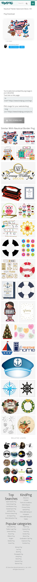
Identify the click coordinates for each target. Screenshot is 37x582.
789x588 (4, 200)
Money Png (18, 547)
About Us (26, 498)
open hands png (11, 502)
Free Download (15, 120)
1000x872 (22, 218)
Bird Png (18, 552)
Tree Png (26, 531)
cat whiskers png (11, 506)
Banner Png (18, 563)
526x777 (4, 338)
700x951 (4, 299)
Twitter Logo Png (11, 529)
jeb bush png (11, 511)
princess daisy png (11, 513)
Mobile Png (11, 541)
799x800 (20, 299)
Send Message (13, 47)
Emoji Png (18, 556)
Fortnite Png (26, 543)
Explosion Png (26, 541)
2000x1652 (23, 144)
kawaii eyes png (11, 509)
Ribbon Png (11, 536)
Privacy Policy (26, 507)
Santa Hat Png (11, 531)
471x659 (22, 278)
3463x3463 (5, 396)
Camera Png (26, 529)
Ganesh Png (18, 561)
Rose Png (11, 534)
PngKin (11, 538)
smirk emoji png (11, 504)
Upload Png (25, 509)
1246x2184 (5, 256)
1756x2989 (5, 321)
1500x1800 (5, 354)
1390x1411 (5, 159)
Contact (26, 500)
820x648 (22, 396)
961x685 (17, 338)
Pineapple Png (18, 554)
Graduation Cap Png (26, 538)
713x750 (23, 236)
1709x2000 (5, 278)
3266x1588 (5, 183)
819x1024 (27, 200)
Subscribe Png (11, 527)
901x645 (19, 159)
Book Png (18, 559)
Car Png (18, 549)
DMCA (22, 47)
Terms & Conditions (26, 502)
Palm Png (26, 527)
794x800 (24, 413)
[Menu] (33, 3)
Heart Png (11, 543)
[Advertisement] (18, 69)
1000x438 (17, 354)
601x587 (4, 218)
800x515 (4, 378)
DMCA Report (26, 505)
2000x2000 (5, 144)
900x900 (4, 236)
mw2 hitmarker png (11, 518)
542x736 (4, 433)
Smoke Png (26, 534)
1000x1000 (21, 433)
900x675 (4, 413)
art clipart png (11, 516)
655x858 (24, 256)
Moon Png (26, 536)
